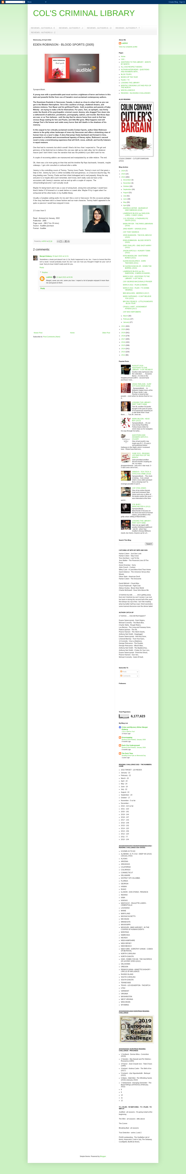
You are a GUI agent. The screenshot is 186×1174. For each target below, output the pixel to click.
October (126, 186)
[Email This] (58, 241)
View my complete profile (128, 47)
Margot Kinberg (46, 256)
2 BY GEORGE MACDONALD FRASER (137, 282)
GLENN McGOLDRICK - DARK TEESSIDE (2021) (134, 262)
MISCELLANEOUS (128, 90)
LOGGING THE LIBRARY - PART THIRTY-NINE (142, 403)
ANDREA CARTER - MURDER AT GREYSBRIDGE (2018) (135, 209)
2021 (123, 326)
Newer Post (38, 333)
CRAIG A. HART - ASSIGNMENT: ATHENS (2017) (135, 308)
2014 (123, 349)
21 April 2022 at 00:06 (64, 277)
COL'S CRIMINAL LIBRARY (84, 13)
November (127, 183)
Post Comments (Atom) (51, 337)
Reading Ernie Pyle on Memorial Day (134, 755)
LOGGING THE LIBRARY (130, 83)
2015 (123, 345)
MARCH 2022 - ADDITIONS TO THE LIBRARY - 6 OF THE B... (136, 277)
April (125, 205)
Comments (126, 676)
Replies (45, 272)
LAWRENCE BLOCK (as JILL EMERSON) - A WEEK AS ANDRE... (137, 272)
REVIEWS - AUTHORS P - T (128, 28)
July (125, 196)
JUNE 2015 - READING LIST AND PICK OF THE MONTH (141, 455)
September (127, 189)
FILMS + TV (125, 80)
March (125, 316)
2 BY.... (123, 59)
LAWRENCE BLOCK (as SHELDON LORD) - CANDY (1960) (136, 214)
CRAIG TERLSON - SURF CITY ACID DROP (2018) (141, 385)
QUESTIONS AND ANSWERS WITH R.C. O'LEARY (140, 437)
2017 (123, 339)
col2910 (49, 277)
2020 (123, 329)
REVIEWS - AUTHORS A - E (43, 28)
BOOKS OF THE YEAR (129, 77)
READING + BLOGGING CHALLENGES (135, 93)
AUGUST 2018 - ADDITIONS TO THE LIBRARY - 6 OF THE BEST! (142, 368)
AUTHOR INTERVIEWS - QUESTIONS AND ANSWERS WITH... (135, 70)
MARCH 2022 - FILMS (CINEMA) (135, 285)
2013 (123, 352)
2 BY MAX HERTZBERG (132, 312)
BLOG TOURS (126, 74)
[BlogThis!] (60, 241)
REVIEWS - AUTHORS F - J (71, 28)
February (126, 319)
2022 (123, 177)
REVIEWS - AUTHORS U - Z (43, 32)
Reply (42, 267)
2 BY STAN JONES (139, 488)
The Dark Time (127, 753)
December (127, 180)
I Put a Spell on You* (128, 731)
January (126, 322)
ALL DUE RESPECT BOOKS (131, 67)
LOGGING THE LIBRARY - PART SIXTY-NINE (142, 522)
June (125, 199)
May (125, 202)
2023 (123, 174)
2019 (123, 333)
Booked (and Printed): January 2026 (134, 739)
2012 (123, 355)
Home (72, 333)
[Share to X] (63, 241)
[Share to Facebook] (66, 241)
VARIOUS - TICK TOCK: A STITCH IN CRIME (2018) (141, 473)
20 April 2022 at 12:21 (60, 256)
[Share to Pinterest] (68, 241)
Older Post (106, 333)
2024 (123, 171)
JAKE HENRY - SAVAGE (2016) (134, 229)
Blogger (103, 1156)
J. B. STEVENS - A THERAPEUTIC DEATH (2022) (135, 219)
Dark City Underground (131, 745)
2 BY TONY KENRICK (131, 232)
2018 (123, 336)
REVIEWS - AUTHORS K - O (99, 28)
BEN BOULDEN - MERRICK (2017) (136, 293)
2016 (123, 342)
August (126, 193)
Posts (124, 672)
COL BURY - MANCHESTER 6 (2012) (141, 505)
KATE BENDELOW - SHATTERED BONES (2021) (135, 257)
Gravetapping (127, 737)
